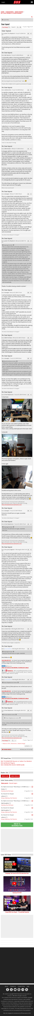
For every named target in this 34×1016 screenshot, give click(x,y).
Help (28, 986)
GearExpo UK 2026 (17, 893)
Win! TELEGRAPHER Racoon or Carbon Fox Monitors (16, 761)
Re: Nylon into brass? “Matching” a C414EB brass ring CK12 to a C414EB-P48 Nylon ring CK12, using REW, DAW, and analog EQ (16, 787)
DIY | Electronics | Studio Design (11, 13)
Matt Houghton (5, 803)
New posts (4, 783)
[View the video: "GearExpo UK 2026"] (17, 884)
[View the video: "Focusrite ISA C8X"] (17, 864)
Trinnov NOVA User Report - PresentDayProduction (17, 912)
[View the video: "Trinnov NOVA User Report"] (17, 903)
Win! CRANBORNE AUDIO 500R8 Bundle (12, 765)
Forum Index (10, 12)
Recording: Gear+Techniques (7, 791)
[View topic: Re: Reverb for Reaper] (32, 794)
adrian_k (3, 796)
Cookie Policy (21, 986)
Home (2, 12)
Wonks (3, 789)
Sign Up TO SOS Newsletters (17, 825)
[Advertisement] (17, 840)
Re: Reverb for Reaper (7, 794)
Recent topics (13, 783)
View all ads (5, 776)
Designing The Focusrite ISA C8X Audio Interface (17, 873)
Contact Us (13, 986)
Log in (3, 2)
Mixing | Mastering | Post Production (9, 798)
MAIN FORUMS (19, 12)
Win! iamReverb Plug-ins (8, 763)
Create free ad (15, 776)
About (6, 986)
